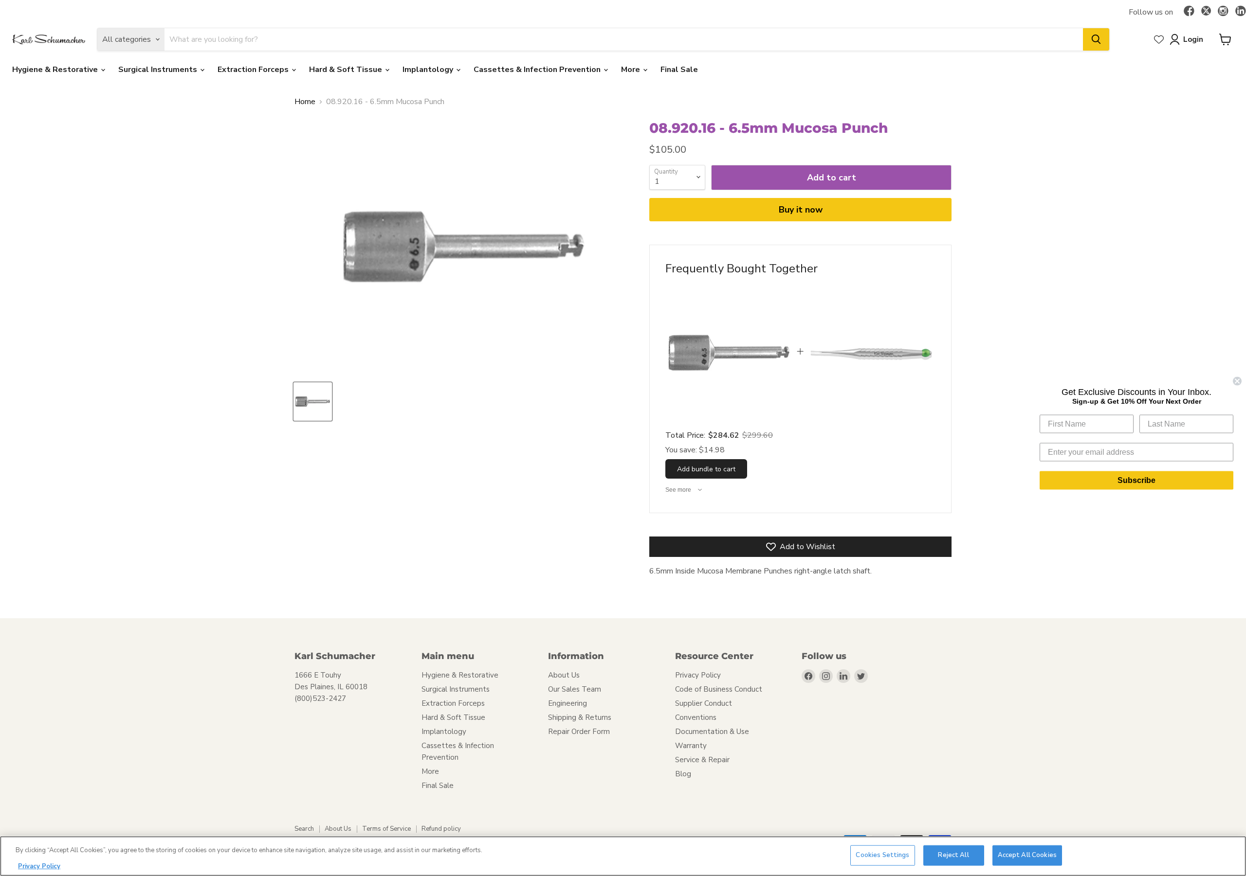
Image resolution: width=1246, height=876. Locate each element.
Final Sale (679, 69)
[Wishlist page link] (1159, 39)
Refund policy (441, 828)
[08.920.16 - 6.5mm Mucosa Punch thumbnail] (312, 401)
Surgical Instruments (158, 69)
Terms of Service (386, 828)
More (631, 69)
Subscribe (1136, 480)
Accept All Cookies (1027, 855)
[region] (623, 856)
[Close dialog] (1237, 381)
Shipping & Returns (579, 717)
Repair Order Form (579, 731)
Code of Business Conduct (718, 689)
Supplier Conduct (703, 703)
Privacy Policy (698, 675)
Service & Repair (702, 760)
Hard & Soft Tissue (346, 69)
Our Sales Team (574, 689)
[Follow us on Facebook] (1189, 11)
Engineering (567, 703)
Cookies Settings (882, 855)
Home (304, 101)
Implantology (429, 69)
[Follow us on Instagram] (1223, 11)
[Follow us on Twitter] (1206, 12)
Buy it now (801, 209)
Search (304, 828)
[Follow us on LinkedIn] (1240, 11)
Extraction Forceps (254, 69)
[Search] (1096, 39)
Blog (683, 774)
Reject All (953, 855)
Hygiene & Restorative (56, 69)
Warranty (691, 746)
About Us (564, 675)
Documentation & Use (712, 731)
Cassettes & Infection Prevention (538, 69)
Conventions (695, 717)
